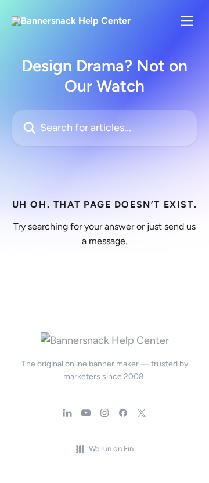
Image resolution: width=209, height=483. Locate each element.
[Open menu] (186, 21)
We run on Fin (111, 448)
